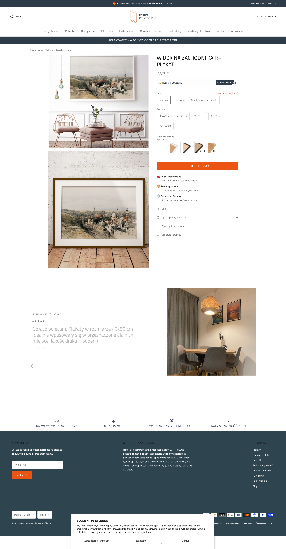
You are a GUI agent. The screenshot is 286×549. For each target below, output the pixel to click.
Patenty (69, 31)
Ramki (220, 31)
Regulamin (258, 476)
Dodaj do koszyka (197, 166)
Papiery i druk (260, 481)
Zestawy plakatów (199, 31)
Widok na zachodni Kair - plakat (58, 49)
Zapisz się (21, 475)
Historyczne (126, 31)
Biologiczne (88, 31)
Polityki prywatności (142, 532)
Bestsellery (174, 31)
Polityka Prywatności (263, 465)
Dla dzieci (107, 31)
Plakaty (257, 450)
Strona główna (36, 49)
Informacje (237, 31)
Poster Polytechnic (26, 523)
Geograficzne (50, 31)
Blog (255, 486)
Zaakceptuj (141, 541)
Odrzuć (185, 541)
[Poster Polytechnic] (143, 16)
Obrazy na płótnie (150, 31)
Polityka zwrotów (262, 470)
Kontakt (257, 460)
